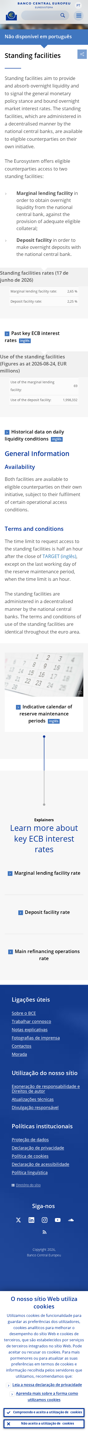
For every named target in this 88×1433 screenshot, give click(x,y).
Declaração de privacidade (38, 1148)
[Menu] (79, 16)
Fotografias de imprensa (36, 1038)
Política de (30, 1156)
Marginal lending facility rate (47, 873)
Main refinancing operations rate (47, 955)
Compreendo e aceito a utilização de (47, 1412)
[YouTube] (57, 1220)
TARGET (51, 557)
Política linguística (30, 1173)
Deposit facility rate (47, 912)
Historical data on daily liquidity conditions (34, 436)
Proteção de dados (30, 1140)
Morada (19, 1055)
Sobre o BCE (24, 1013)
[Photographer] (79, 692)
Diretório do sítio (28, 1185)
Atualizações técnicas (33, 1100)
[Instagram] (44, 1220)
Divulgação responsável (35, 1108)
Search (63, 15)
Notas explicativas (30, 1030)
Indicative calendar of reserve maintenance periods (45, 714)
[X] (18, 1220)
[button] (78, 5)
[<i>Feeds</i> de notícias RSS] (44, 1232)
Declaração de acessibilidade (40, 1165)
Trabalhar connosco (31, 1022)
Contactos (21, 1046)
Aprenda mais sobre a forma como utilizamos (47, 1397)
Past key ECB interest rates (32, 337)
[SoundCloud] (71, 1220)
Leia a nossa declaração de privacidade (47, 1385)
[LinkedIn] (31, 1220)
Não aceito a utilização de (47, 1423)
